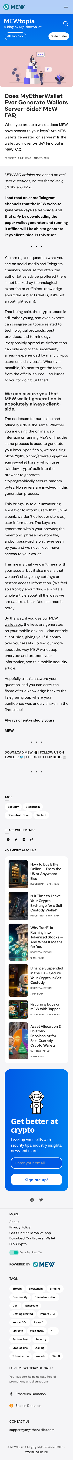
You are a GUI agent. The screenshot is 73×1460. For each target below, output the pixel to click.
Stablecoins (20, 1348)
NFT (53, 1331)
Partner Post (20, 1339)
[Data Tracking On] (14, 1252)
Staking (39, 1348)
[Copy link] (31, 839)
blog (57, 757)
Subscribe (59, 36)
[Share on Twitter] (15, 839)
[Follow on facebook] (32, 1200)
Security (10, 158)
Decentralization (18, 815)
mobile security (53, 661)
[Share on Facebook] (8, 839)
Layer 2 (39, 1322)
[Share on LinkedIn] (23, 839)
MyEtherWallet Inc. (36, 1451)
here (8, 607)
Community (20, 1297)
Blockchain (33, 806)
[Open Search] (65, 23)
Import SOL (19, 1322)
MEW (29, 752)
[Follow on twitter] (41, 1200)
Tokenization (20, 1356)
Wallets (41, 815)
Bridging (55, 1288)
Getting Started (40, 1050)
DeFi (15, 1305)
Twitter (12, 757)
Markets (17, 1331)
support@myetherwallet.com (32, 1430)
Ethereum (31, 1305)
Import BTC (37, 915)
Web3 (56, 1356)
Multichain (37, 1331)
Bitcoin (17, 1288)
